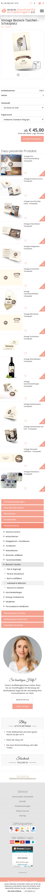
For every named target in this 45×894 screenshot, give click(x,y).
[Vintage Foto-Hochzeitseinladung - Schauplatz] (11, 165)
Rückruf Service (22, 699)
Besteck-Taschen (13, 564)
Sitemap (22, 815)
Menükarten (10, 513)
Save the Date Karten (14, 507)
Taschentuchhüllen (13, 560)
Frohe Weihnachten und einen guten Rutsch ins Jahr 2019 (21, 733)
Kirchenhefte (10, 519)
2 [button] (22, 74)
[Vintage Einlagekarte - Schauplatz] (11, 255)
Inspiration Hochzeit (13, 625)
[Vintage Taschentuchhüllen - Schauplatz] (11, 300)
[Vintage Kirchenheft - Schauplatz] (11, 278)
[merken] (6, 27)
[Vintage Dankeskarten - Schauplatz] (11, 413)
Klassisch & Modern (15, 587)
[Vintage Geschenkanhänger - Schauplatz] (11, 390)
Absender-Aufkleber (14, 555)
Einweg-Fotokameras (15, 597)
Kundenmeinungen (22, 806)
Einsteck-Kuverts (13, 532)
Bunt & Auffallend (14, 578)
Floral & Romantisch (15, 573)
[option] (22, 51)
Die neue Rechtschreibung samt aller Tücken (22, 746)
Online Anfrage (22, 706)
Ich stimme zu (30, 891)
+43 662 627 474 (10, 3)
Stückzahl (5, 103)
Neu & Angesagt (14, 569)
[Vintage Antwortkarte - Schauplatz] (11, 232)
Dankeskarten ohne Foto (15, 619)
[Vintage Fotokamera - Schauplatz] (11, 480)
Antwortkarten (12, 536)
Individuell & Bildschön (16, 583)
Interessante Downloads (22, 796)
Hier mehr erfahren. (15, 891)
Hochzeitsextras (11, 525)
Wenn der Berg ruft (14, 740)
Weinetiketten (12, 550)
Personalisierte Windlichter (17, 606)
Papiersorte (6, 114)
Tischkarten (11, 545)
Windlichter (10, 601)
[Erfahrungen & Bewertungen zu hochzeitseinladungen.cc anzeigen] (22, 858)
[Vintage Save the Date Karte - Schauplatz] (11, 210)
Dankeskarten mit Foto (14, 613)
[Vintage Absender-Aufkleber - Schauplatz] (11, 458)
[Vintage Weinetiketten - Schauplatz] (11, 368)
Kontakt (22, 801)
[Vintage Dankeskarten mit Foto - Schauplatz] (11, 435)
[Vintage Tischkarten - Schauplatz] (11, 345)
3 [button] (26, 74)
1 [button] (18, 74)
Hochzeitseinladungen (14, 501)
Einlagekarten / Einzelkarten (18, 541)
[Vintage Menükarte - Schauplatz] (11, 323)
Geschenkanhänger (14, 592)
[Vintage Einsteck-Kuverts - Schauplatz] (11, 187)
